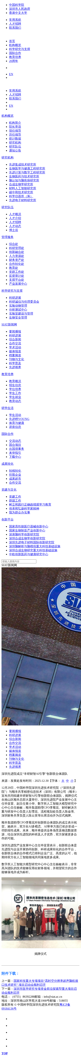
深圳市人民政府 (19, 8)
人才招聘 (15, 23)
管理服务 (8, 237)
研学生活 (8, 408)
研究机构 (8, 157)
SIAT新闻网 (9, 324)
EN (11, 74)
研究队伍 (8, 207)
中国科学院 (16, 4)
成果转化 (8, 463)
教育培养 (8, 374)
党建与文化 (9, 489)
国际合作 (8, 433)
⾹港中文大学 (18, 12)
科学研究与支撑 (12, 290)
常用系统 (15, 19)
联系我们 (15, 27)
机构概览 (8, 115)
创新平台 (8, 519)
